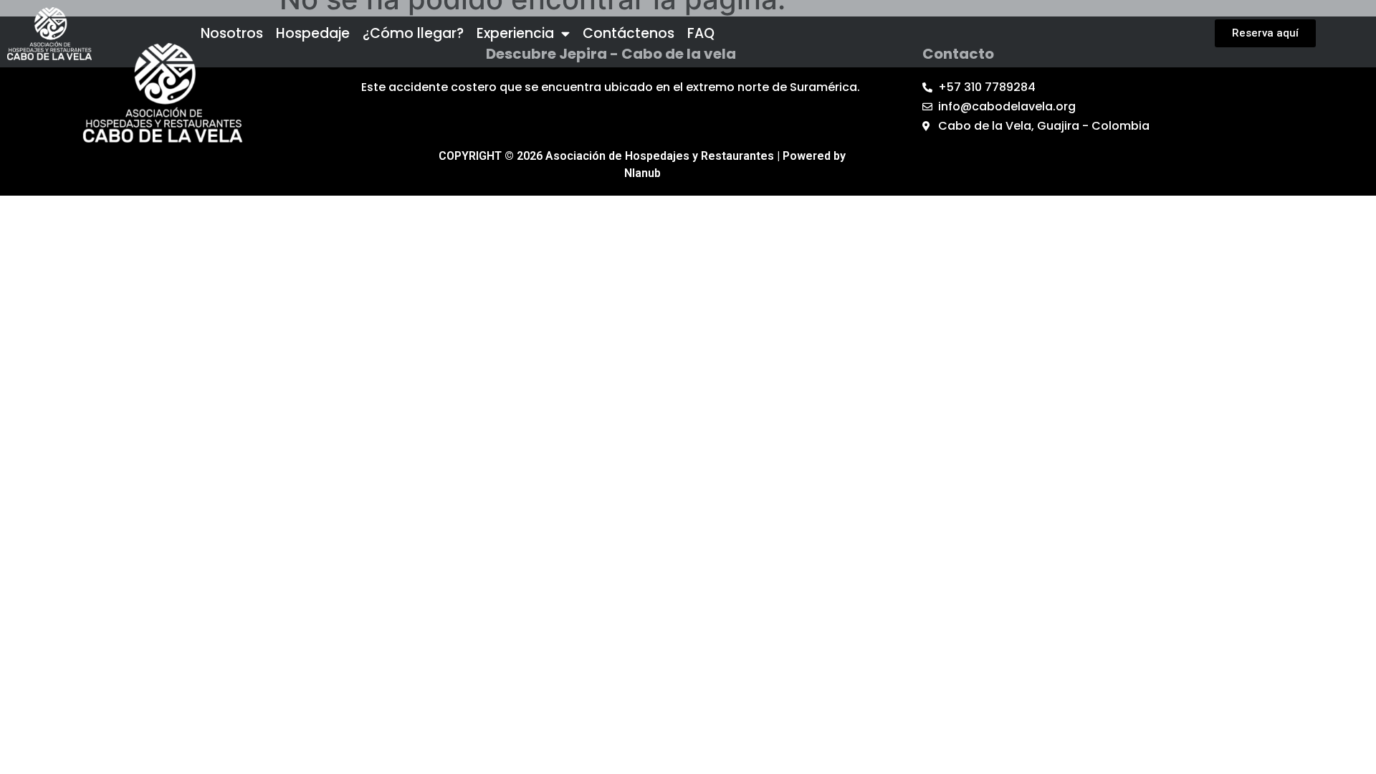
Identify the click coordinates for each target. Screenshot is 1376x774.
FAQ (701, 34)
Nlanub (642, 173)
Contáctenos (628, 34)
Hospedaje (313, 34)
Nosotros (232, 34)
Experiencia (515, 34)
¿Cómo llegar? (413, 34)
